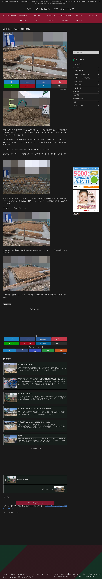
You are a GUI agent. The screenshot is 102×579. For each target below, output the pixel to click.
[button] (59, 86)
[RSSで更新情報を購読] (61, 350)
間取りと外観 (86, 105)
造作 (86, 102)
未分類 (86, 95)
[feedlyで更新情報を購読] (48, 350)
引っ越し (86, 91)
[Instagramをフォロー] (35, 350)
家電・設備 (86, 81)
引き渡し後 (86, 88)
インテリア (86, 67)
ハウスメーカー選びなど (86, 78)
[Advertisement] (35, 321)
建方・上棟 (86, 85)
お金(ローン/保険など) (86, 74)
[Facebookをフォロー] (22, 350)
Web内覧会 (86, 64)
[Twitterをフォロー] (9, 350)
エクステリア (86, 71)
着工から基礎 (8, 304)
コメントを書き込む (35, 503)
